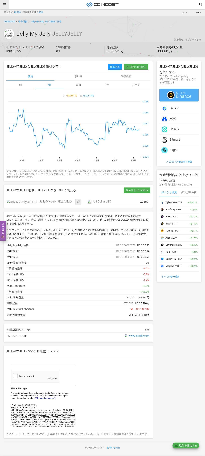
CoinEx (174, 129)
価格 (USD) (88, 95)
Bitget (173, 150)
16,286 (17, 12)
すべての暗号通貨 (170, 276)
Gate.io (174, 108)
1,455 (40, 12)
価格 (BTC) (71, 95)
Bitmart (175, 139)
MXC (173, 119)
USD (102, 201)
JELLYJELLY (22, 201)
